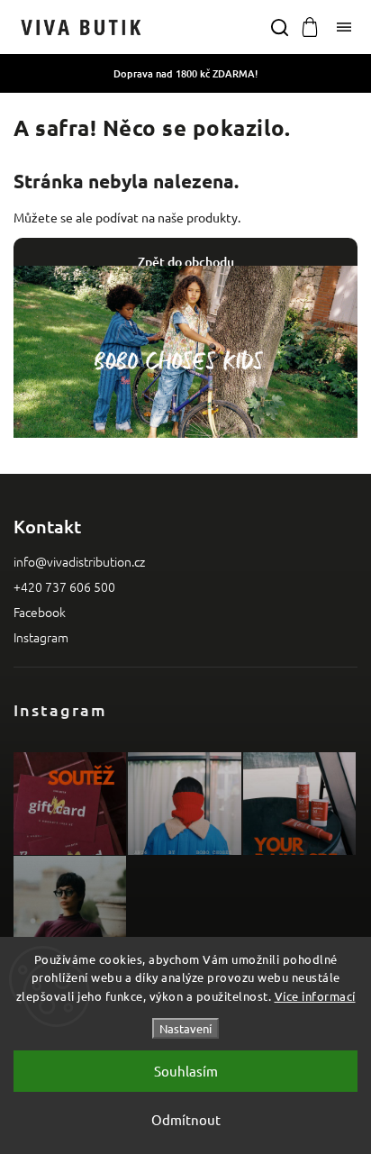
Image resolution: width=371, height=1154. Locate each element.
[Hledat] (279, 27)
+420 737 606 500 (64, 586)
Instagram (41, 637)
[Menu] (344, 27)
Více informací (315, 996)
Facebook (40, 612)
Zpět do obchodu (186, 261)
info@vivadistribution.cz (79, 561)
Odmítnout (186, 1119)
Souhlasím (186, 1070)
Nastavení (185, 1028)
